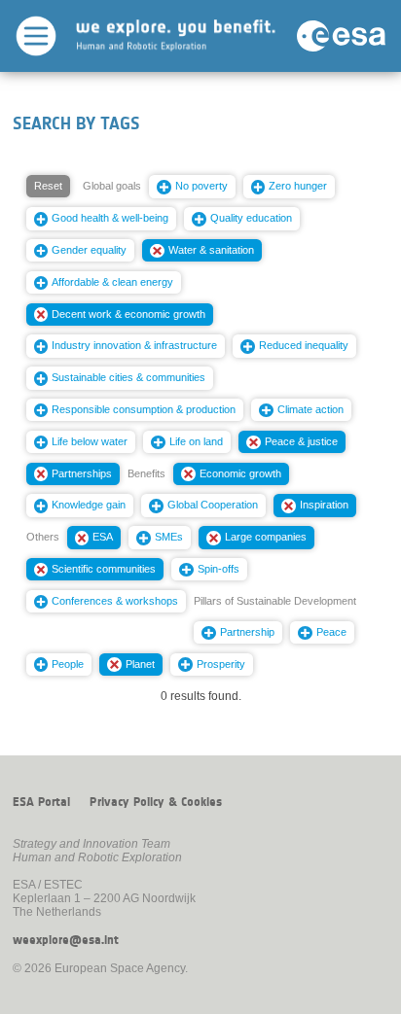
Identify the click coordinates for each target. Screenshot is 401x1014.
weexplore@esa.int (66, 940)
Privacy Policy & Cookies (156, 802)
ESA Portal (41, 802)
